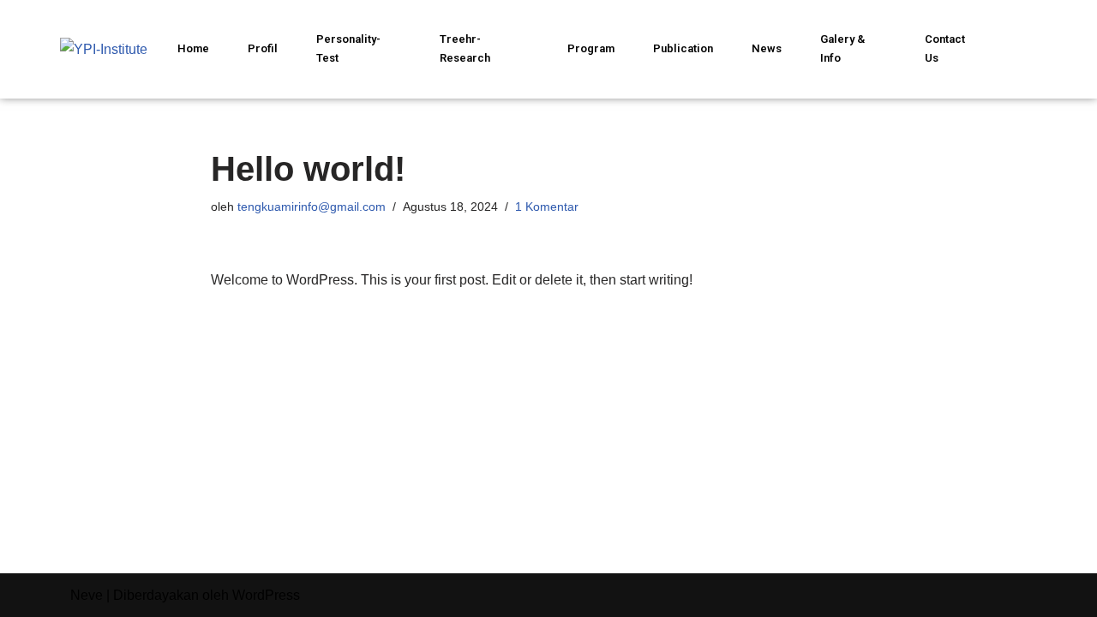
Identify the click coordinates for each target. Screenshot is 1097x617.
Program (590, 48)
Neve (86, 595)
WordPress (266, 595)
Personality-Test (348, 48)
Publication (683, 48)
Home (193, 48)
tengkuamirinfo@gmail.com (311, 206)
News (767, 48)
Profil (263, 48)
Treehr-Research (465, 48)
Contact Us (945, 48)
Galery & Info (842, 48)
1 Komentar (546, 206)
